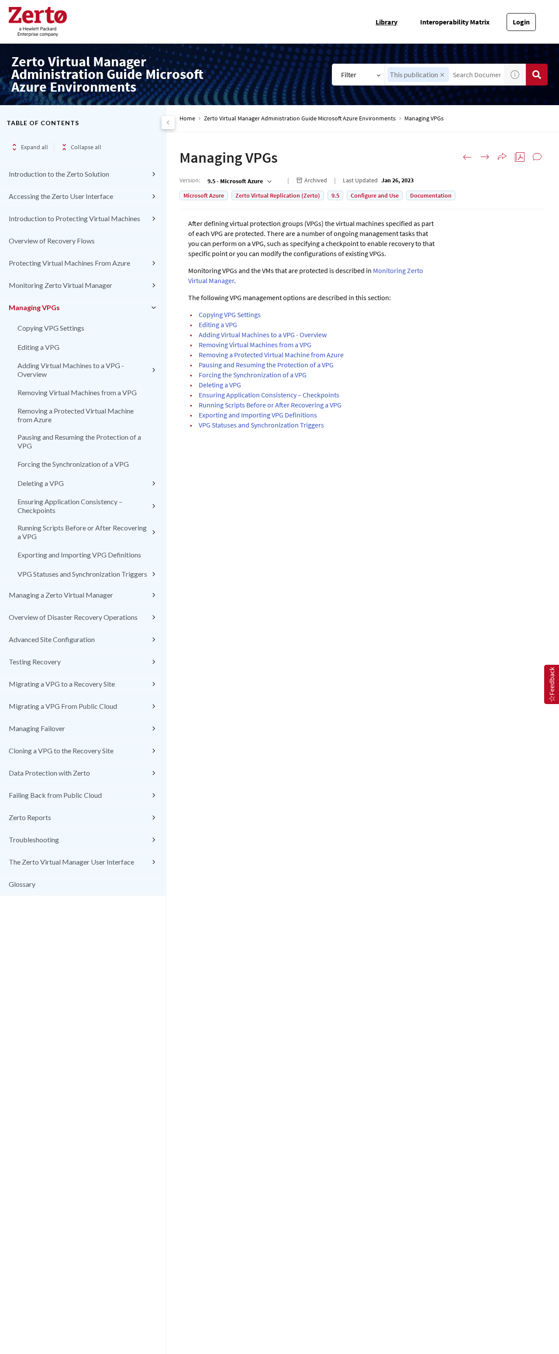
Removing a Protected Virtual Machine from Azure (75, 415)
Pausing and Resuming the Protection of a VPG (79, 441)
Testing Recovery (35, 661)
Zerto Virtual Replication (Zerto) (277, 195)
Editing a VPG (38, 347)
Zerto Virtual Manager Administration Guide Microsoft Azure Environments (300, 118)
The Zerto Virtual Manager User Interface (71, 862)
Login (521, 21)
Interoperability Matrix (455, 21)
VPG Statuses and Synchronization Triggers (82, 574)
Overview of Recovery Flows (52, 240)
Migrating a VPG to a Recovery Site (62, 684)
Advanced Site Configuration (52, 639)
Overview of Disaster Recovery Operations (73, 617)
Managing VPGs (34, 307)
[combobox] (238, 181)
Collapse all (86, 147)
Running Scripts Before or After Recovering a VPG (82, 531)
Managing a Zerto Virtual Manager (61, 595)
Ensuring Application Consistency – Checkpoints (69, 505)
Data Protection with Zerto (49, 773)
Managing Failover (37, 728)
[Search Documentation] (537, 74)
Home (187, 118)
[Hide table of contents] (168, 122)
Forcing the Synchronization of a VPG (73, 464)
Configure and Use (375, 195)
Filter (348, 74)
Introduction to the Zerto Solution (59, 174)
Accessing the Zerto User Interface (61, 196)
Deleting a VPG (40, 483)
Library (386, 21)
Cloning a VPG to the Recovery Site (61, 750)
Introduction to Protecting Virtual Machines (74, 218)
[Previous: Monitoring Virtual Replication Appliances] (467, 157)
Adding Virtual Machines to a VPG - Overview (70, 369)
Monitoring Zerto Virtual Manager (60, 285)
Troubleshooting (34, 839)
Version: (189, 180)
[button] (442, 75)
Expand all (34, 147)
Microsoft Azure (203, 195)
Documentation (431, 195)
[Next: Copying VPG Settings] (484, 157)
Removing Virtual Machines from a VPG (77, 392)
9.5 (335, 195)
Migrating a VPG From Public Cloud (63, 706)
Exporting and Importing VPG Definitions (79, 554)
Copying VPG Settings (50, 328)
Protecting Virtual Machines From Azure (69, 263)
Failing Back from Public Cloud (55, 795)
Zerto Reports (30, 817)
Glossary (22, 884)
